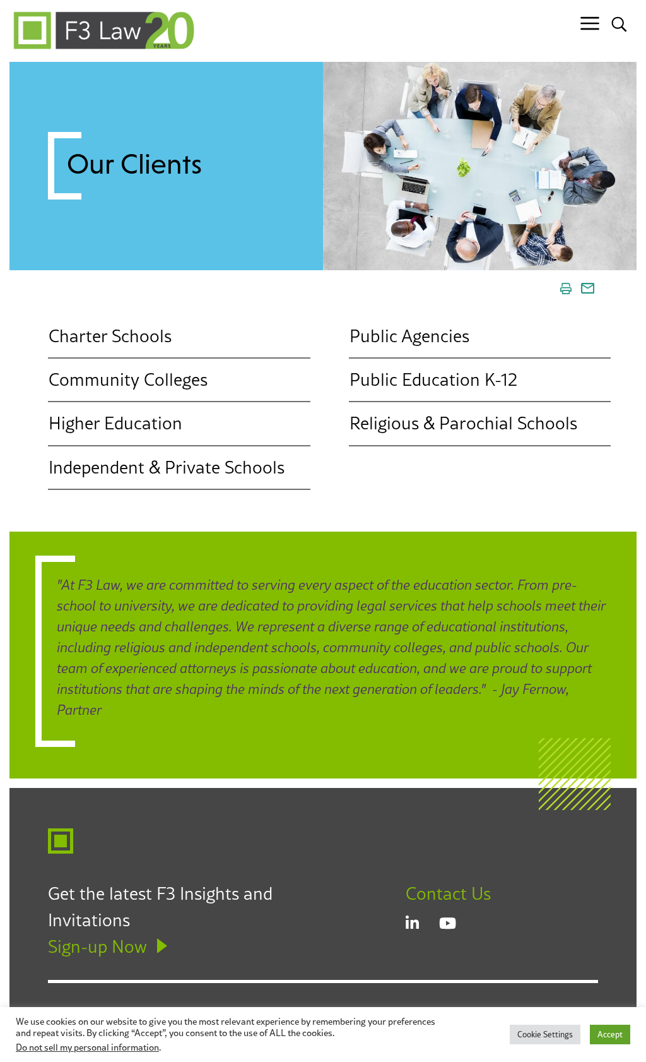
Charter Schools (110, 335)
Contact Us (448, 893)
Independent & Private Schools (167, 467)
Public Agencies (409, 335)
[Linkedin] (422, 924)
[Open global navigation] (589, 24)
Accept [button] (610, 1034)
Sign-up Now (97, 946)
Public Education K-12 (433, 379)
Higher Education (115, 423)
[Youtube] (456, 924)
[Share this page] (587, 288)
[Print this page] (566, 288)
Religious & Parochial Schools (463, 423)
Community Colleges (128, 379)
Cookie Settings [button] (545, 1034)
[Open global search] (619, 24)
